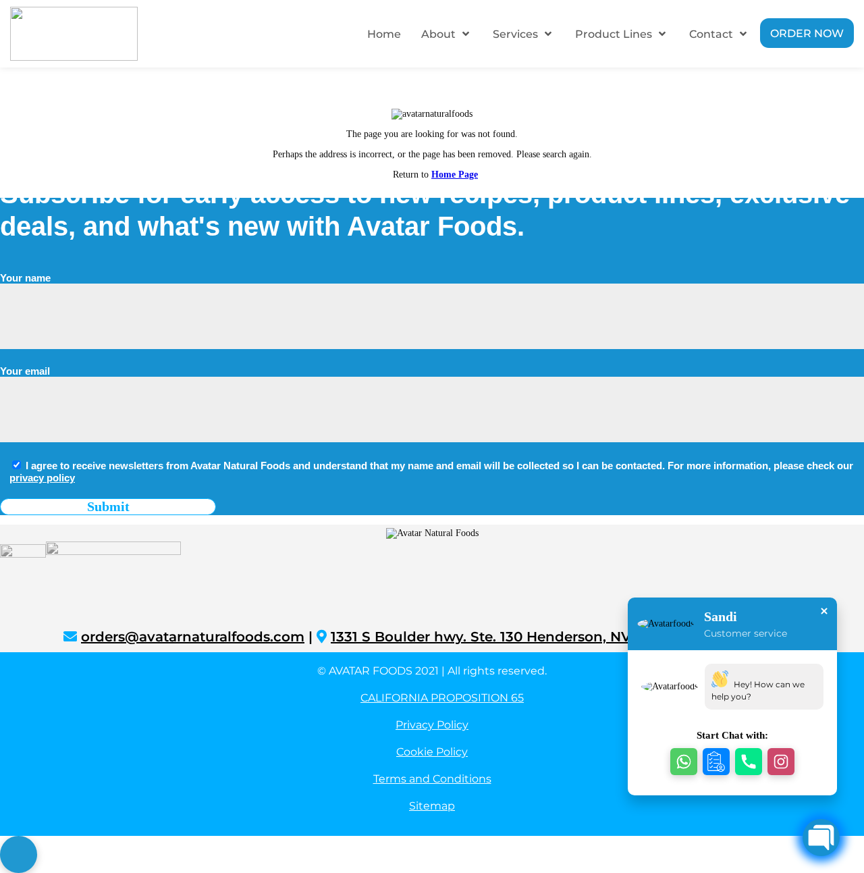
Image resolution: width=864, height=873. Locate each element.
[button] (683, 761)
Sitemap (432, 805)
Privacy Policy (432, 724)
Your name (25, 278)
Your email (25, 371)
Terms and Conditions (432, 778)
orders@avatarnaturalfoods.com (192, 637)
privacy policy (42, 477)
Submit (108, 506)
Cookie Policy (432, 751)
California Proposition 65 (442, 697)
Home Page (454, 174)
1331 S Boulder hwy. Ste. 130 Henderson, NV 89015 (503, 637)
